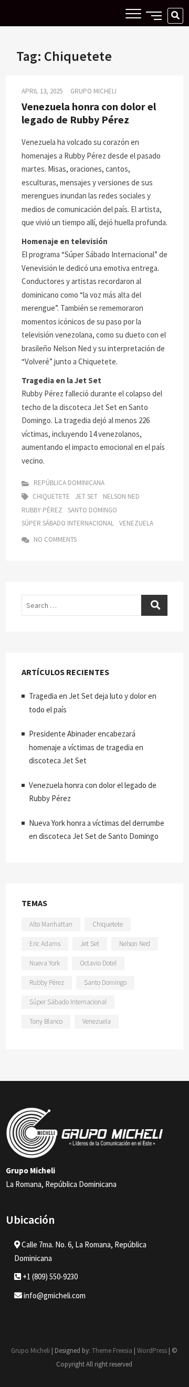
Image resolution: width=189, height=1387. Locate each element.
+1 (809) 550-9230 (49, 1276)
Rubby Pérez (42, 510)
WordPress (152, 1350)
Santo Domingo (92, 510)
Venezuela (136, 523)
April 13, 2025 (42, 91)
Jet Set (86, 496)
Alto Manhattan (50, 924)
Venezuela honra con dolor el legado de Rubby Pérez (89, 113)
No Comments (54, 539)
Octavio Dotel (98, 963)
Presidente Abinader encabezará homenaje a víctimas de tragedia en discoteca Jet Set (86, 747)
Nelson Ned (121, 496)
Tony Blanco (45, 1021)
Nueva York (44, 963)
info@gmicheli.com (55, 1295)
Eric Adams (44, 943)
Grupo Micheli (93, 91)
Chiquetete (51, 496)
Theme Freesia (112, 1350)
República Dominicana (69, 482)
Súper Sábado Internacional (68, 523)
